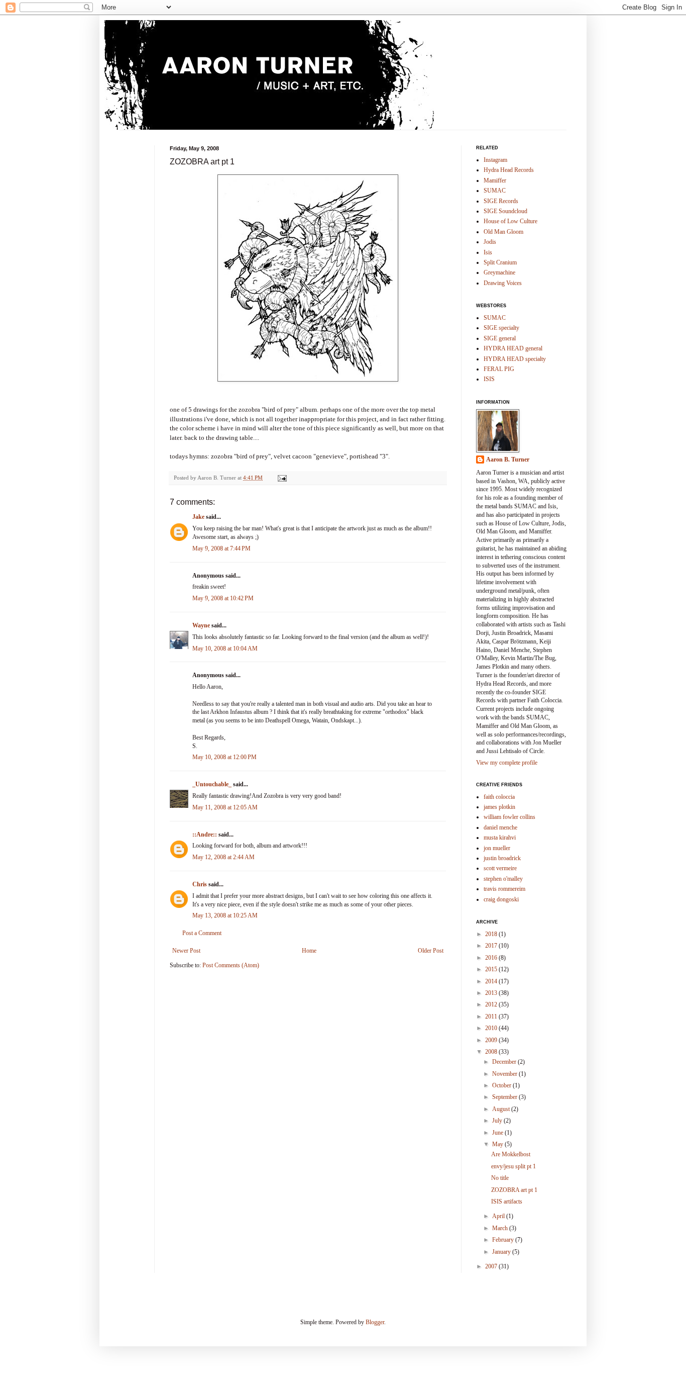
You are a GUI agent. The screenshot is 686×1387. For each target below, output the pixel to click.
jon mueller (497, 848)
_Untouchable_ (212, 784)
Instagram (495, 159)
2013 (492, 992)
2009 (492, 1040)
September (505, 1096)
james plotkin (499, 806)
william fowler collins (509, 816)
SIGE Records (501, 201)
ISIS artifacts (506, 1201)
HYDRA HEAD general (513, 348)
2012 (492, 1004)
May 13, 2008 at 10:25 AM (225, 915)
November (505, 1073)
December (505, 1061)
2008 (492, 1051)
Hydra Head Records (509, 169)
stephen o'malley (503, 878)
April (499, 1216)
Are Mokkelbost (510, 1154)
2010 (492, 1028)
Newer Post (186, 950)
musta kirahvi (500, 837)
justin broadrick (502, 858)
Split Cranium (500, 262)
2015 (492, 969)
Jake (198, 516)
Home (309, 950)
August (501, 1109)
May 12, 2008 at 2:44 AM (223, 857)
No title (500, 1177)
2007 (492, 1266)
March (500, 1228)
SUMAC (495, 190)
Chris (199, 884)
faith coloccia (499, 796)
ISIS (489, 379)
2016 (492, 957)
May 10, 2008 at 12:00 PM (224, 757)
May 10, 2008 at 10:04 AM (225, 648)
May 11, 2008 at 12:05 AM (225, 807)
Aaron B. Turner (507, 459)
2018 (492, 934)
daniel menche (500, 827)
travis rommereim (504, 888)
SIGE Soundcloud (505, 211)
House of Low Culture (510, 221)
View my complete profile (506, 762)
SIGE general (500, 338)
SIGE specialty (501, 327)
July (498, 1120)
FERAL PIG (499, 369)
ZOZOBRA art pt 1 (514, 1189)
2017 (492, 945)
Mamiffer (495, 180)
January (502, 1251)
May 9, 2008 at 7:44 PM (221, 548)
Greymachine (499, 272)
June (498, 1132)
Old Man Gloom (503, 231)
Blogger (375, 1322)
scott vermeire (500, 868)
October (502, 1085)
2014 (492, 981)
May (498, 1144)
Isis (488, 252)
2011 (492, 1016)
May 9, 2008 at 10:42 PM (223, 598)
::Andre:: (204, 834)
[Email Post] (281, 478)
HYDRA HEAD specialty (515, 358)
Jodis (490, 241)
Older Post (430, 950)
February (503, 1239)
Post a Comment (201, 933)
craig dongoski (501, 899)
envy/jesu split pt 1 (513, 1166)
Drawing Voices (503, 283)
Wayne (201, 625)
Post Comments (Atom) (230, 965)
